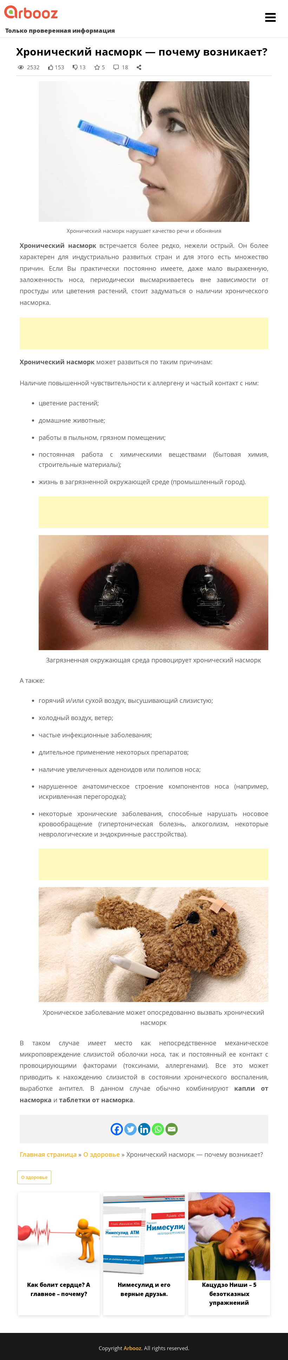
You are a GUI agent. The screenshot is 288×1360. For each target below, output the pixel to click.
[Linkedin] (144, 1129)
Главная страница (48, 1154)
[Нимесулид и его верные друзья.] (144, 1236)
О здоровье (101, 1154)
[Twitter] (130, 1129)
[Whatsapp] (158, 1129)
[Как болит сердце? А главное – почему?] (59, 1236)
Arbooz (132, 1348)
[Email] (171, 1129)
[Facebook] (117, 1129)
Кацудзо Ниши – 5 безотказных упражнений (229, 1293)
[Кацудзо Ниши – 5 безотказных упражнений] (229, 1236)
